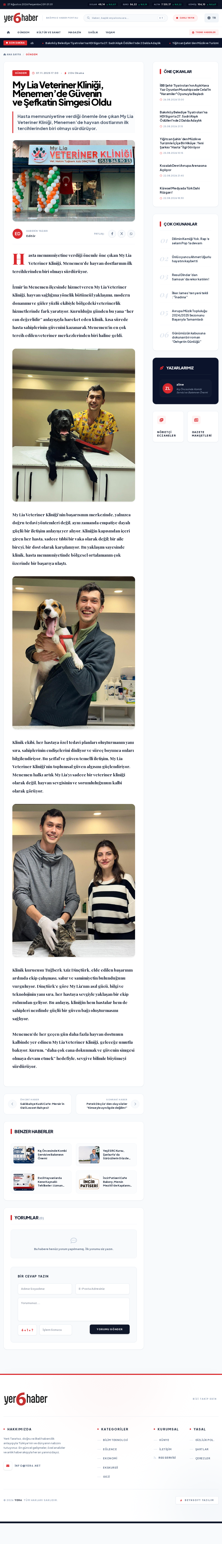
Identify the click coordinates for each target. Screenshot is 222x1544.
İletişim (165, 1449)
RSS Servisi (167, 1457)
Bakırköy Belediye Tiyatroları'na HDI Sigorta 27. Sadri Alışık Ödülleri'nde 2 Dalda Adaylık (80, 43)
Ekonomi (110, 1458)
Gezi (106, 1476)
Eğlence (110, 1449)
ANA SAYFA (13, 54)
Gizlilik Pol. (205, 1440)
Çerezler (202, 1458)
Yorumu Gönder (110, 1329)
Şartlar (202, 1449)
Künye (164, 1440)
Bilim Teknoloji (115, 1440)
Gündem (32, 54)
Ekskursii (110, 1467)
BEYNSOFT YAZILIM (199, 1500)
